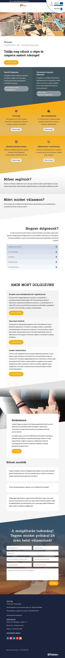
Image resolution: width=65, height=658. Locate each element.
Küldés (53, 583)
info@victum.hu (24, 1)
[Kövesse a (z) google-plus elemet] (11, 638)
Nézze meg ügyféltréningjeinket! (45, 94)
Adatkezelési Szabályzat (14, 615)
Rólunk (17, 451)
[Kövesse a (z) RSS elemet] (20, 638)
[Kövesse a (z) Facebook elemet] (7, 638)
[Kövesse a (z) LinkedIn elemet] (14, 638)
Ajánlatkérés (11, 62)
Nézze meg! (16, 129)
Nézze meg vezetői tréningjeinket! (11, 89)
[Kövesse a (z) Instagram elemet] (17, 638)
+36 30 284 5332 (14, 1)
